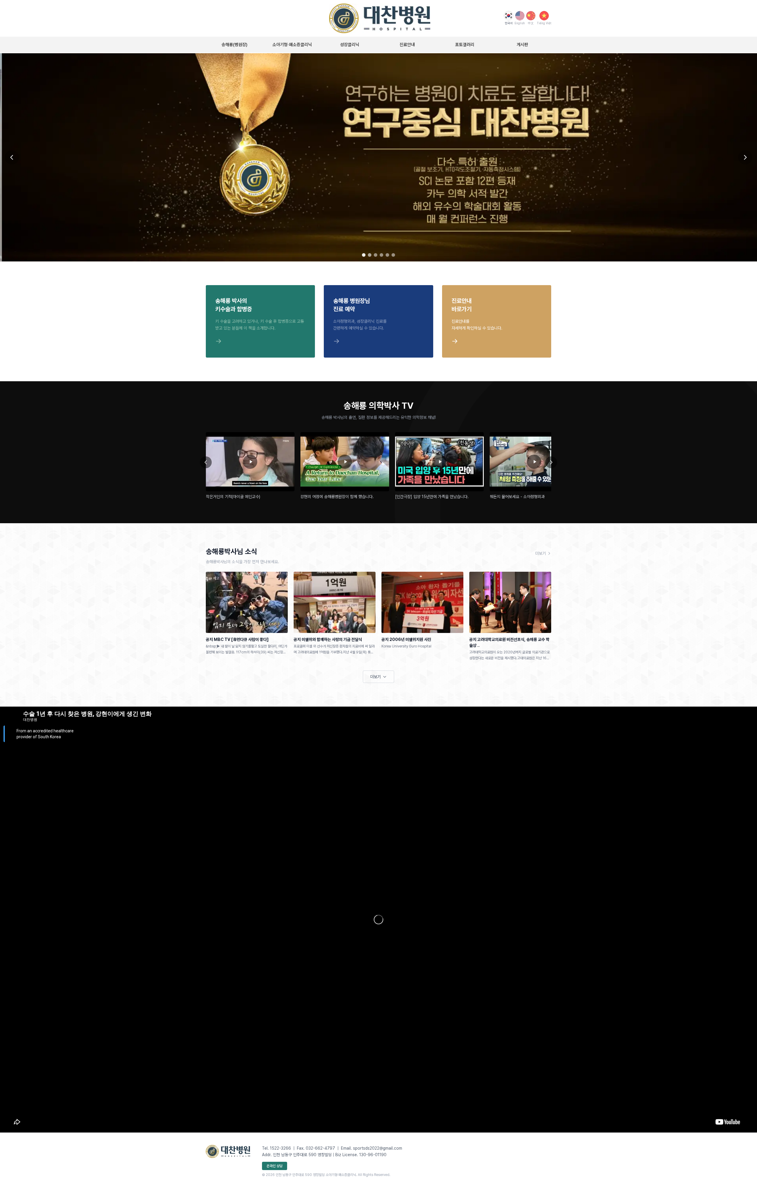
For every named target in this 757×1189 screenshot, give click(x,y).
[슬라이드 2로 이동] (369, 255)
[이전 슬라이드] (12, 157)
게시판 (522, 44)
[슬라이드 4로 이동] (381, 255)
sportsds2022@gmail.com (377, 1148)
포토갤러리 (464, 44)
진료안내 (407, 44)
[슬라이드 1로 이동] (363, 255)
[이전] (206, 462)
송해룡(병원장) (234, 44)
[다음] (551, 462)
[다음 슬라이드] (745, 157)
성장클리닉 (349, 44)
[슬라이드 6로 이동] (393, 255)
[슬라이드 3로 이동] (375, 255)
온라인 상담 (274, 1166)
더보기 (540, 553)
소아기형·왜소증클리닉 (292, 44)
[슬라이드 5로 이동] (387, 255)
